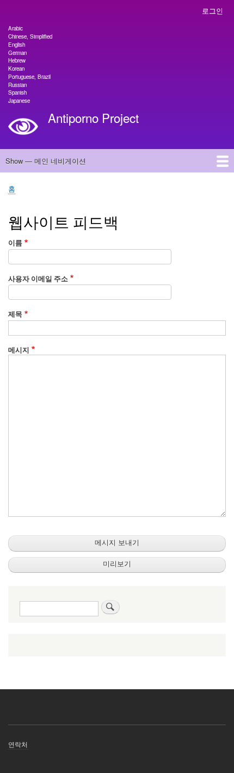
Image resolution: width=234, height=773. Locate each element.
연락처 (18, 744)
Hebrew (17, 60)
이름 (15, 242)
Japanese (19, 100)
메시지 (18, 349)
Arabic (15, 28)
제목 (15, 313)
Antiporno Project (93, 117)
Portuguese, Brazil (29, 77)
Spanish (17, 92)
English (16, 44)
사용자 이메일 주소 (38, 278)
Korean (16, 68)
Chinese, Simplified (30, 36)
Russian (17, 85)
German (17, 53)
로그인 (212, 10)
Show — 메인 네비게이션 (45, 161)
